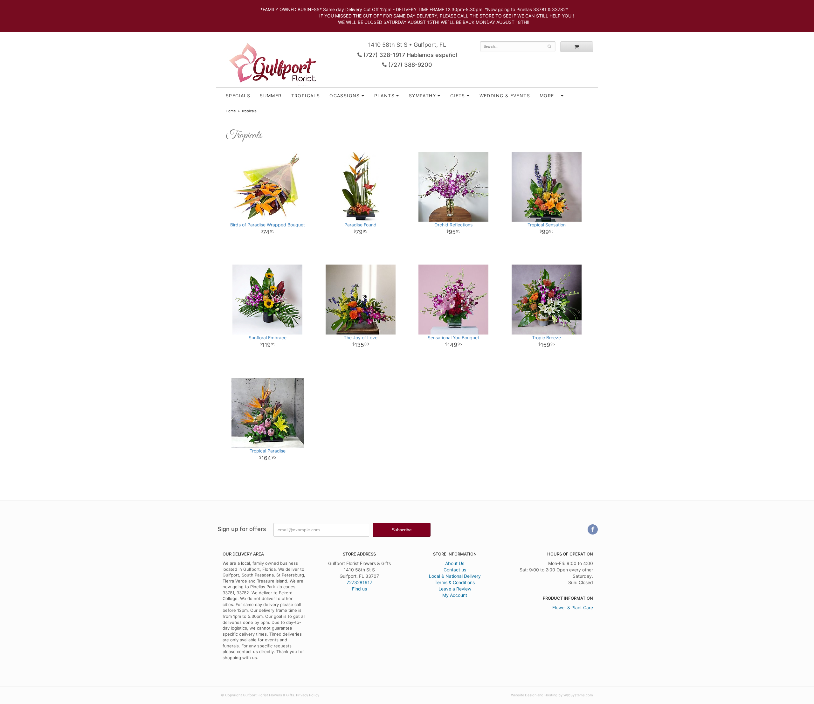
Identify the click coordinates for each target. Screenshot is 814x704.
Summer (270, 95)
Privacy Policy (307, 695)
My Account (454, 595)
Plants (384, 95)
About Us (454, 563)
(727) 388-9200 (409, 64)
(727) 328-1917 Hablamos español (409, 55)
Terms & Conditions (455, 582)
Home (231, 111)
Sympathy (422, 95)
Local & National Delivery (455, 576)
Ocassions (344, 95)
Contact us (455, 569)
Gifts (457, 95)
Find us (359, 588)
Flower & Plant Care (572, 607)
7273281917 (359, 582)
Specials (238, 95)
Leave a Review (454, 588)
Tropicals (305, 95)
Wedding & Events (504, 95)
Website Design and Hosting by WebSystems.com (552, 695)
